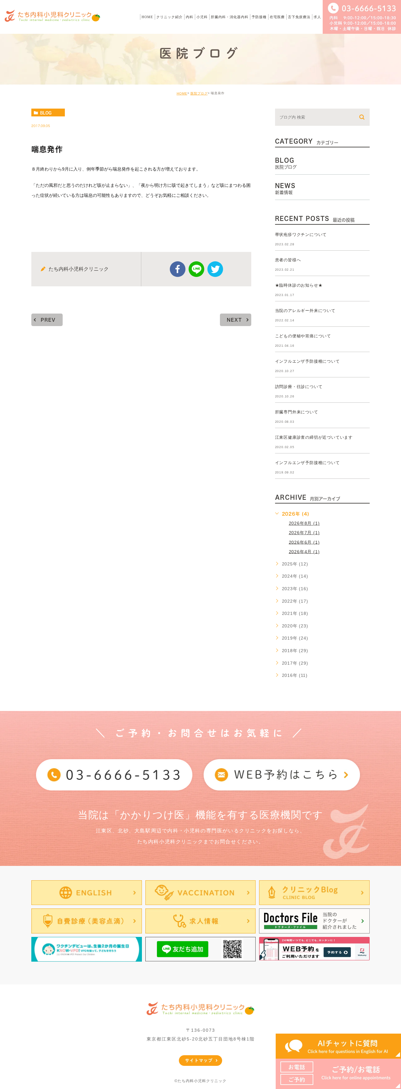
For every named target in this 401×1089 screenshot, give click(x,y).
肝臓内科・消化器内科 (229, 17)
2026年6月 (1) (304, 541)
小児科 (202, 17)
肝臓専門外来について (296, 412)
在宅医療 (277, 17)
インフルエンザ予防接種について (307, 361)
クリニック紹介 (169, 17)
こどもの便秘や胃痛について (303, 336)
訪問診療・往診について (299, 386)
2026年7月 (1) (304, 532)
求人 (317, 17)
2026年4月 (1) (304, 551)
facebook (177, 269)
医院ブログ (199, 93)
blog (45, 113)
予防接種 (259, 17)
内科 (189, 17)
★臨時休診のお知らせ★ (299, 285)
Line (196, 269)
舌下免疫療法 (299, 17)
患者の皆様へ (288, 260)
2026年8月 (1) (304, 523)
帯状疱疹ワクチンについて (301, 234)
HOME (147, 17)
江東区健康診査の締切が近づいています (314, 437)
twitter (215, 269)
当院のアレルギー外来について (305, 310)
